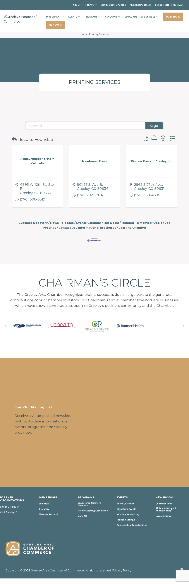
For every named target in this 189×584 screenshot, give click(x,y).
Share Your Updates (113, 5)
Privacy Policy (121, 570)
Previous (5, 326)
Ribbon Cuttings (126, 519)
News (90, 5)
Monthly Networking (128, 514)
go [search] (156, 126)
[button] (14, 139)
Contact (178, 5)
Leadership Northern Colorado (89, 504)
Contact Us (67, 227)
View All (82, 516)
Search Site (162, 5)
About (76, 5)
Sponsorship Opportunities (132, 525)
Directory (44, 509)
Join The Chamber (132, 227)
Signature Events (126, 509)
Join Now (44, 503)
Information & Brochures (97, 227)
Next (183, 326)
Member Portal (139, 5)
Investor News (163, 516)
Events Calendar (88, 223)
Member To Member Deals (141, 223)
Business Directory (33, 223)
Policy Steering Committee (93, 510)
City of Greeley (8, 507)
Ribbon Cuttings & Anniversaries (166, 509)
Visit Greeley (7, 512)
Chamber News (164, 503)
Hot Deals (111, 223)
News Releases (62, 223)
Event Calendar (125, 503)
